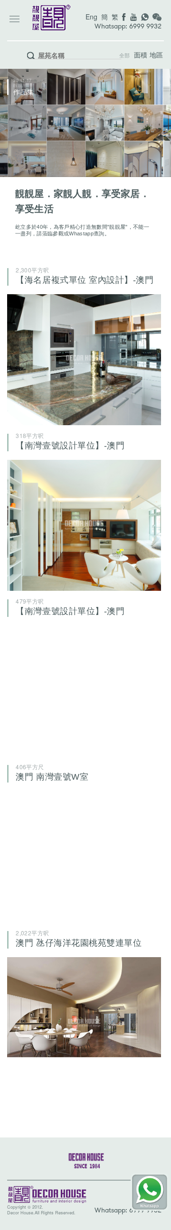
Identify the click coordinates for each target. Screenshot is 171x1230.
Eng (91, 16)
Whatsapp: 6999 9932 (128, 26)
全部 (124, 55)
